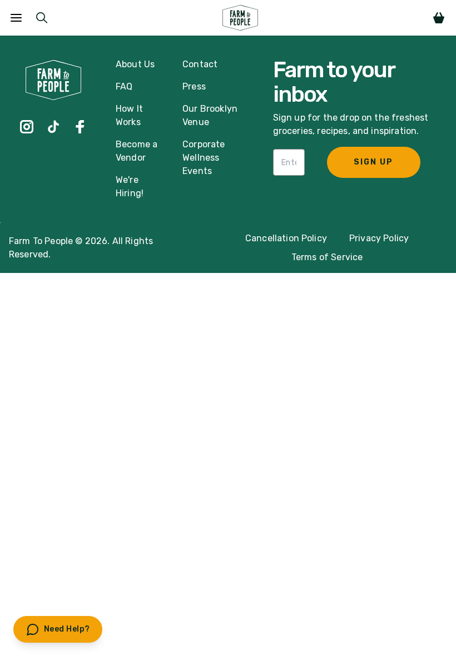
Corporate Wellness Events (203, 157)
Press (194, 86)
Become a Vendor (136, 151)
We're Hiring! (129, 186)
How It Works (129, 115)
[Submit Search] (41, 17)
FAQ (124, 86)
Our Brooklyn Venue (209, 115)
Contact (199, 64)
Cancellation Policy (286, 238)
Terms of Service (327, 257)
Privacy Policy (379, 238)
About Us (135, 64)
